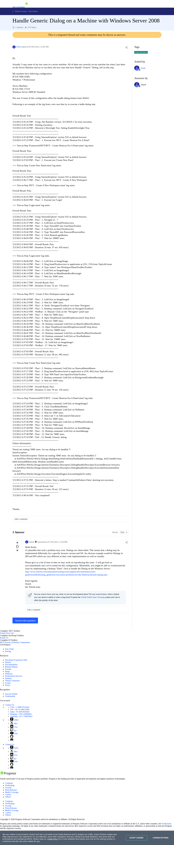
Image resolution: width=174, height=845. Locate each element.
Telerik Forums (20, 11)
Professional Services (13, 676)
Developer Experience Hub (16, 660)
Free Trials (9, 649)
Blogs (7, 671)
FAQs (7, 685)
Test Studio (32, 11)
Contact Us (9, 705)
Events (8, 683)
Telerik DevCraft (7, 633)
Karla (18, 47)
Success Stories (11, 694)
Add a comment (20, 519)
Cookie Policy (52, 839)
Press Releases (11, 790)
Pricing (8, 651)
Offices (8, 797)
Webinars (9, 674)
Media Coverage (11, 792)
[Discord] (11, 740)
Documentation (11, 664)
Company (9, 783)
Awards (8, 788)
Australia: (21, 716)
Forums (8, 669)
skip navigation (18, 7)
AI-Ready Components (20, 642)
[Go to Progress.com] (8, 774)
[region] (87, 838)
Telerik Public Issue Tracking (92, 597)
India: (20, 712)
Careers (8, 794)
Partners (8, 678)
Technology (10, 785)
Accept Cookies (136, 838)
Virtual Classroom (12, 681)
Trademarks (166, 824)
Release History (11, 667)
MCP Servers (5, 642)
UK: (19, 709)
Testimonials (10, 696)
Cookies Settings (160, 838)
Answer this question (25, 620)
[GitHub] (11, 737)
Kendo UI (4, 638)
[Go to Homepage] (26, 7)
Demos (8, 662)
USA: (19, 707)
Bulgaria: (20, 714)
